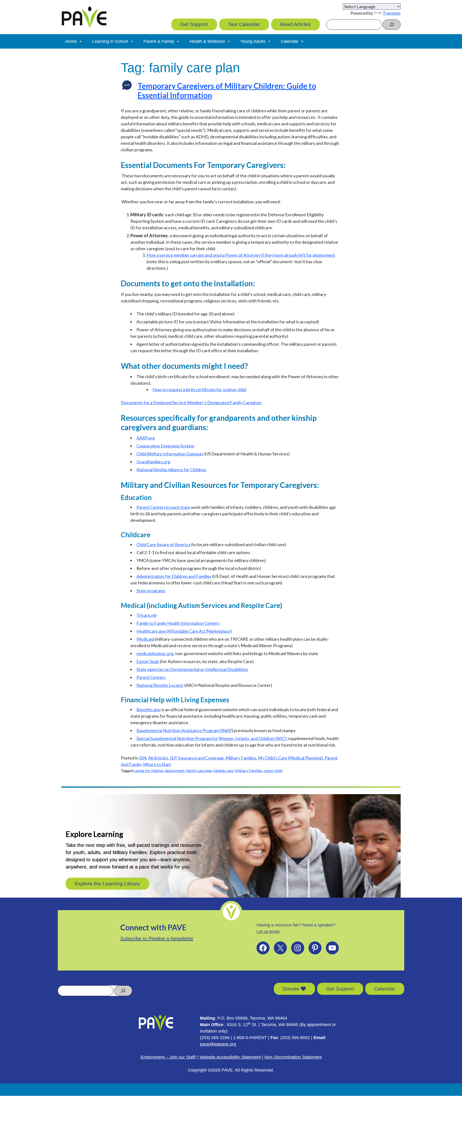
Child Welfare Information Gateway (170, 453)
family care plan (199, 770)
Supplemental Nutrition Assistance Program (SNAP (184, 730)
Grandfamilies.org (153, 461)
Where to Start (157, 764)
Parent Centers (151, 677)
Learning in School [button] (110, 41)
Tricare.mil (146, 615)
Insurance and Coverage (201, 757)
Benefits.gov (148, 709)
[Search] (392, 24)
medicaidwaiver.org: (155, 653)
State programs (150, 590)
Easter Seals (147, 661)
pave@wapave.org (218, 1044)
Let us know (268, 931)
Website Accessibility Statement (230, 1057)
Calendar (384, 988)
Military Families (240, 757)
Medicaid (145, 639)
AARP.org (145, 438)
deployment (175, 770)
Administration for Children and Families (174, 576)
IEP (173, 757)
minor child (273, 770)
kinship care (223, 770)
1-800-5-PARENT (250, 1037)
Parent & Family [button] (158, 41)
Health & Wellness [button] (207, 41)
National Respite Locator (160, 685)
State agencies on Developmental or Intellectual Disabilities (192, 669)
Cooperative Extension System (165, 445)
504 (142, 757)
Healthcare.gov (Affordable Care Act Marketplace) (184, 631)
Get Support (194, 24)
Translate (392, 13)
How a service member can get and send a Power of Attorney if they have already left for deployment (241, 255)
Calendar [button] (289, 41)
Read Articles (295, 24)
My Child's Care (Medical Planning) (290, 757)
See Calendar (244, 24)
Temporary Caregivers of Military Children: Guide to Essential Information (227, 90)
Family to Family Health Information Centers (178, 623)
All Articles (158, 757)
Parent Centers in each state (163, 507)
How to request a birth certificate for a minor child (199, 389)
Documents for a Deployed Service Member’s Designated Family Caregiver (191, 402)
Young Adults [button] (252, 41)
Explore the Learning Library (107, 883)
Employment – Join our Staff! (168, 1057)
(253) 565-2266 (215, 1037)
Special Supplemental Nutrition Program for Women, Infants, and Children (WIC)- (212, 738)
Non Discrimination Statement (293, 1057)
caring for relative (148, 770)
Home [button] (71, 41)
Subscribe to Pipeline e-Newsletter (156, 938)
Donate (292, 988)
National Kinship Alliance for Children (171, 469)
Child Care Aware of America (163, 544)
